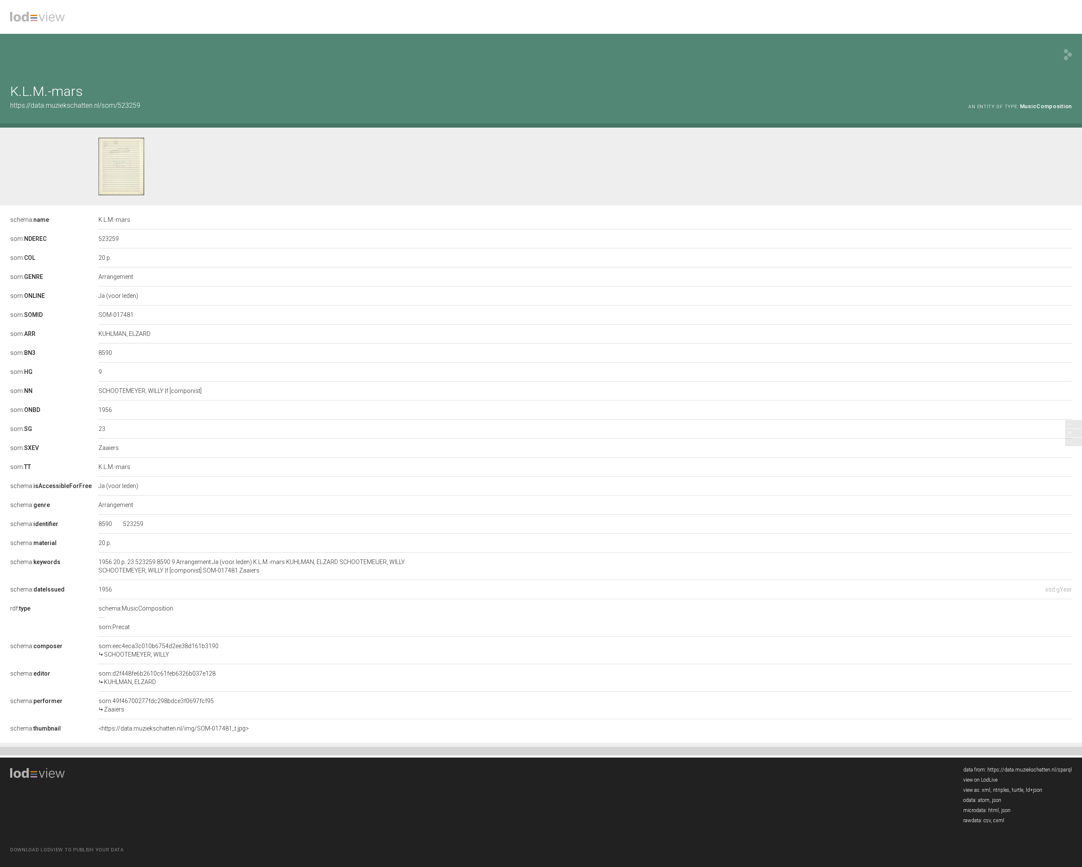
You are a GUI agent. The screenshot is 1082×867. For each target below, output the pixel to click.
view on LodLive (980, 780)
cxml (998, 820)
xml (986, 790)
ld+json (1034, 790)
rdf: (20, 608)
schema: (29, 219)
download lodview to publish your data (67, 850)
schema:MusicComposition (135, 608)
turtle (1017, 790)
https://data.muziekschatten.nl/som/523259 (75, 105)
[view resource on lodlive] (1068, 54)
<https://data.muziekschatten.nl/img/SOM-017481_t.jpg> (173, 728)
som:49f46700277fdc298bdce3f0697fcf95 (156, 705)
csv (987, 820)
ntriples (1001, 790)
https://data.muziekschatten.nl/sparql (1029, 770)
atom (983, 800)
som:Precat (114, 627)
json (996, 800)
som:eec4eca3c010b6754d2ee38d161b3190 (158, 650)
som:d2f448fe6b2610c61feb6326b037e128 (157, 677)
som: (28, 238)
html (993, 810)
